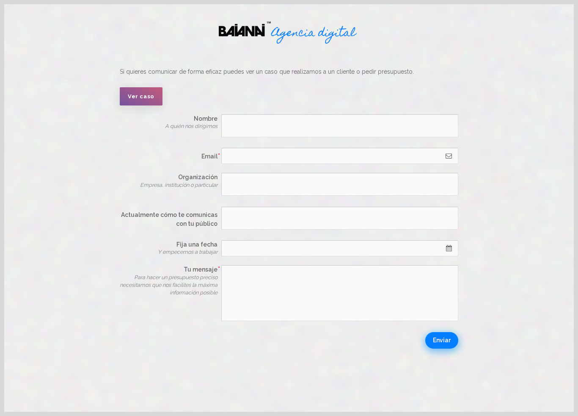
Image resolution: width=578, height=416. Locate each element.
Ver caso (141, 96)
